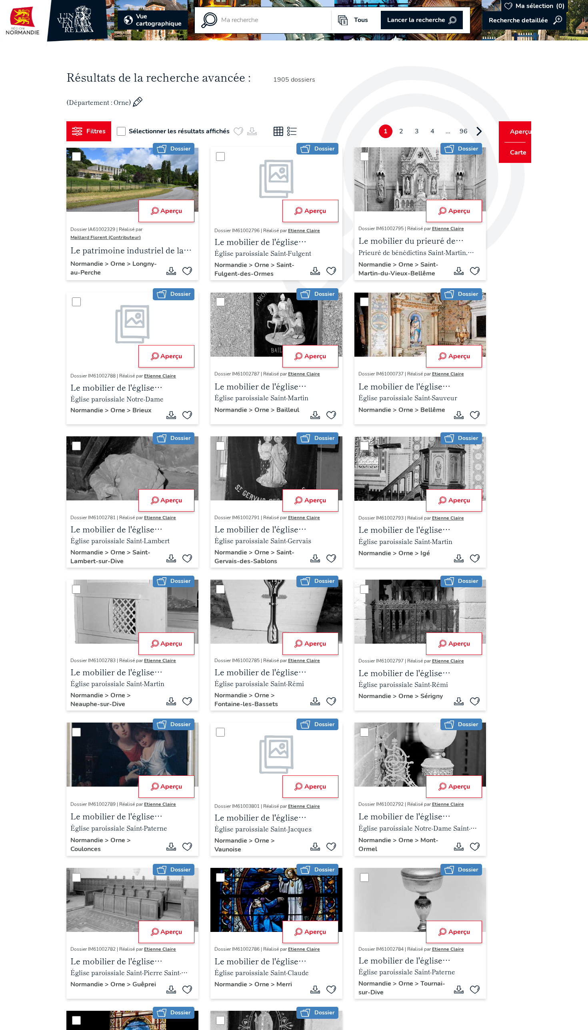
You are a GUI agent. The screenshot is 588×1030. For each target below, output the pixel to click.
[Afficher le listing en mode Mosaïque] (281, 131)
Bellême (361, 418)
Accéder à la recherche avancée (524, 20)
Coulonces (89, 849)
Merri (281, 984)
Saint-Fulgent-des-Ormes (252, 269)
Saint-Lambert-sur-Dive (114, 557)
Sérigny (360, 704)
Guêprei (85, 992)
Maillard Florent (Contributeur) (109, 237)
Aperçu (168, 211)
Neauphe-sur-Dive (101, 704)
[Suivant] (464, 131)
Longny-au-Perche (101, 272)
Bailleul (223, 418)
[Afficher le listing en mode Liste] (295, 131)
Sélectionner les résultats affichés (182, 131)
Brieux (145, 410)
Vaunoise (225, 849)
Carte (513, 152)
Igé (416, 553)
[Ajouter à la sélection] (184, 271)
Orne (122, 263)
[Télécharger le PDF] (168, 271)
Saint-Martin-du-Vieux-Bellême (389, 269)
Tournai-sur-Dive (374, 992)
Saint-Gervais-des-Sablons (252, 557)
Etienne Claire (301, 230)
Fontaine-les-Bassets (243, 704)
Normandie (91, 263)
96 (449, 131)
